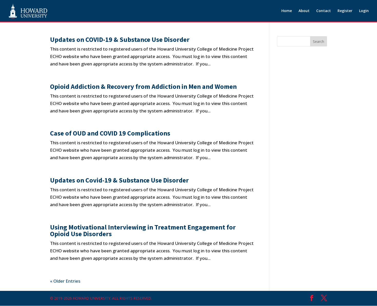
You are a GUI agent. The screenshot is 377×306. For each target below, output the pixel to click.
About (304, 11)
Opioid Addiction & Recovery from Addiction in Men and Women (143, 86)
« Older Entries (65, 281)
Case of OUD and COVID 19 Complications (110, 133)
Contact (323, 11)
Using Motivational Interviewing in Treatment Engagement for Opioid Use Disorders (143, 230)
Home (286, 11)
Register (345, 11)
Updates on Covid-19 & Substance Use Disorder (119, 180)
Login (364, 11)
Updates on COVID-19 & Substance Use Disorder (120, 39)
